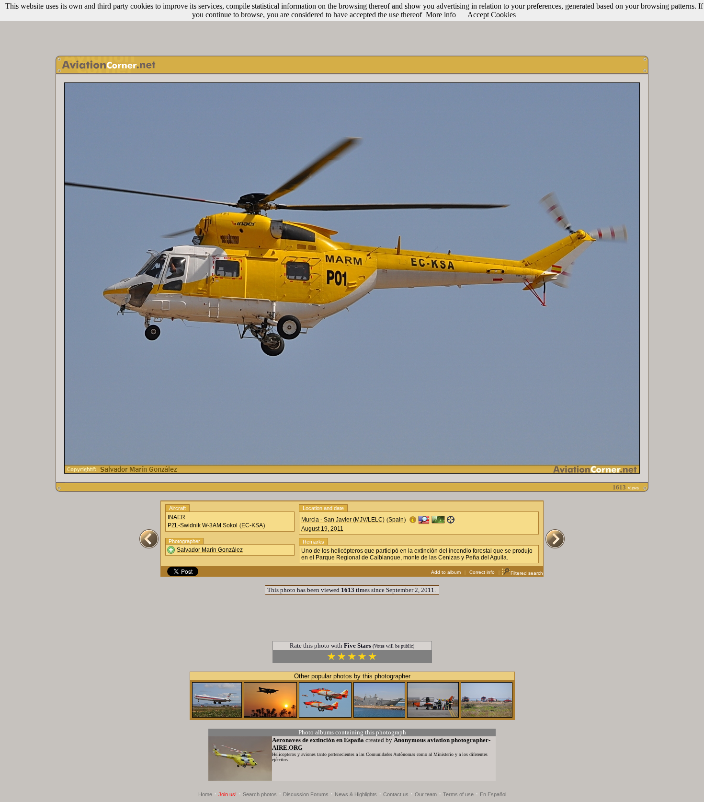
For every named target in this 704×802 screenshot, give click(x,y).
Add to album (446, 572)
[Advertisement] (352, 25)
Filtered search (527, 573)
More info (441, 15)
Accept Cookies (491, 15)
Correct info (482, 572)
